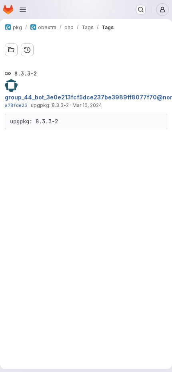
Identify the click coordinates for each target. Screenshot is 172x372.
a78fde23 (16, 105)
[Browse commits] (27, 50)
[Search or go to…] (141, 9)
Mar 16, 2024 (87, 105)
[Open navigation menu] (22, 9)
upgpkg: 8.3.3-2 (50, 105)
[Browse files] (11, 50)
